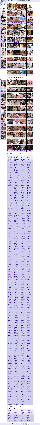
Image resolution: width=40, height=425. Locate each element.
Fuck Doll (15, 324)
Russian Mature (28, 215)
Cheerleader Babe (15, 167)
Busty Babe (9, 398)
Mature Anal (22, 280)
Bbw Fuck (9, 268)
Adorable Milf (9, 159)
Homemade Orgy (15, 380)
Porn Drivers (3, 59)
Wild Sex (27, 389)
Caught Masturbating (16, 159)
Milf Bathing (22, 312)
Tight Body (28, 346)
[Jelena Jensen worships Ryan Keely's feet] (16, 48)
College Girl (15, 192)
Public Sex (28, 170)
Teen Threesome (28, 338)
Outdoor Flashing (22, 373)
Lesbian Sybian (22, 262)
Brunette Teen (9, 392)
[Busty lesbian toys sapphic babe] (30, 104)
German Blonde (15, 328)
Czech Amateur (15, 223)
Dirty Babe (15, 236)
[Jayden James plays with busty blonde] (10, 15)
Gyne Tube (3, 122)
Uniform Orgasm (28, 358)
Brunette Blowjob (9, 378)
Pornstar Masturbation (22, 401)
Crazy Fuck (15, 205)
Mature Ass (22, 281)
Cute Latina (15, 220)
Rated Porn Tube (3, 139)
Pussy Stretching (28, 177)
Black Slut (9, 333)
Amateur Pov (9, 188)
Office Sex (21, 363)
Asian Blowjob (9, 234)
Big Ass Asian (9, 289)
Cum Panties (15, 213)
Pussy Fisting (28, 172)
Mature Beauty (22, 282)
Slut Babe (28, 259)
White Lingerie (28, 376)
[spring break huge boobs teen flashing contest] (16, 91)
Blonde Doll (9, 347)
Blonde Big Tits (9, 342)
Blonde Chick (9, 345)
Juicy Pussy (22, 184)
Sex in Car (28, 226)
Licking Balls (22, 272)
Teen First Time (28, 319)
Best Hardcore (9, 287)
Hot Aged (28, 417)
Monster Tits (22, 346)
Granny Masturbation (16, 351)
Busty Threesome (15, 157)
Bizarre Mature (9, 320)
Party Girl (21, 383)
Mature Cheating (22, 286)
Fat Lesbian (15, 289)
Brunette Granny (9, 384)
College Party (15, 193)
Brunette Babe (9, 375)
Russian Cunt (28, 212)
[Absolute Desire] (10, 74)
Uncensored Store (10, 418)
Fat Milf (15, 290)
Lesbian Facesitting (22, 226)
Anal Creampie (9, 213)
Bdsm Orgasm (9, 277)
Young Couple (28, 398)
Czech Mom (15, 228)
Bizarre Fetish (9, 319)
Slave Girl (28, 256)
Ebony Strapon (15, 271)
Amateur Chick (9, 169)
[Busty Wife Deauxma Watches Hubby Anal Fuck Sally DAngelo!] (10, 48)
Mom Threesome (22, 342)
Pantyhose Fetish (22, 380)
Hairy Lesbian (15, 364)
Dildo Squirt (15, 234)
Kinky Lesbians (22, 187)
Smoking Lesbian (28, 266)
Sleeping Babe (28, 257)
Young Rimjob (28, 401)
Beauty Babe (9, 279)
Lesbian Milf (22, 239)
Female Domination (16, 295)
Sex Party (28, 225)
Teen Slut (27, 333)
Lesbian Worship (22, 269)
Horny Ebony (15, 386)
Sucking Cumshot (28, 294)
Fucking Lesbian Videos (29, 410)
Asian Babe (9, 231)
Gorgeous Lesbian (16, 346)
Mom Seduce (22, 340)
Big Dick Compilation (10, 305)
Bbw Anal (9, 266)
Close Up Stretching (16, 185)
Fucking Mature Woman (29, 412)
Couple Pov (15, 202)
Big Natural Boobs (9, 309)
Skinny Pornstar (28, 252)
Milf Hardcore (22, 320)
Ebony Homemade (16, 264)
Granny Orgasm (15, 352)
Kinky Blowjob (22, 185)
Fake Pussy (15, 282)
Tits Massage (28, 350)
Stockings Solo (28, 282)
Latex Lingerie (22, 195)
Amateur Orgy (9, 187)
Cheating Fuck (15, 164)
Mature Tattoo (22, 308)
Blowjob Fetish (9, 361)
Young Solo (28, 403)
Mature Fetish (22, 291)
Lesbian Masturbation (22, 238)
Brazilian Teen (9, 368)
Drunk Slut (15, 256)
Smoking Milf (28, 267)
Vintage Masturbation (29, 365)
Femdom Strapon (15, 299)
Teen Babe (28, 304)
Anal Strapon (9, 225)
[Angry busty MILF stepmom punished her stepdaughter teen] (23, 15)
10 (22, 77)
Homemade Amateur (16, 376)
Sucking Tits (28, 296)
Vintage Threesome (28, 370)
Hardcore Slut (15, 375)
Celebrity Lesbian (15, 160)
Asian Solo (9, 249)
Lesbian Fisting (22, 229)
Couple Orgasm (15, 201)
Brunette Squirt (9, 391)
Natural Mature (22, 353)
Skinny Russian (28, 253)
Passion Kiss (22, 384)
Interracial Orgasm (22, 164)
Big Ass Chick (9, 292)
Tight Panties (28, 347)
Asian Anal (9, 230)
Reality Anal (28, 183)
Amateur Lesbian (9, 183)
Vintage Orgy (28, 368)
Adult (3, 105)
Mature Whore (22, 310)
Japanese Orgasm (22, 179)
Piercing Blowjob (22, 393)
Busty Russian (15, 156)
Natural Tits (22, 355)
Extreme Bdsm (15, 279)
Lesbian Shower (22, 254)
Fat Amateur (15, 284)
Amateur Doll (9, 175)
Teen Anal (28, 302)
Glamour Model (15, 341)
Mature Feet (22, 290)
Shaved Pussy (28, 236)
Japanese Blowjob (22, 172)
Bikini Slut (9, 318)
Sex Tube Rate (9, 410)
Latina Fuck (22, 202)
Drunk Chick (15, 253)
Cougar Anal (15, 196)
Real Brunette (28, 180)
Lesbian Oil (22, 243)
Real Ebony (28, 182)
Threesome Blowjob (28, 341)
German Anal (15, 327)
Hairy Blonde (15, 360)
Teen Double (28, 315)
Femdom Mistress (16, 297)
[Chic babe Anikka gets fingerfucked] (30, 74)
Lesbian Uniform (22, 267)
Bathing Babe (9, 262)
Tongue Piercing (28, 351)
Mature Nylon (22, 300)
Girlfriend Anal (15, 335)
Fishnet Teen (15, 313)
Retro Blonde (28, 196)
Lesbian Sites (28, 420)
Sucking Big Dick (28, 292)
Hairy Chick (15, 361)
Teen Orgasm (28, 327)
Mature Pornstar (22, 302)
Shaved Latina (28, 233)
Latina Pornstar (22, 208)
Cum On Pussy (15, 212)
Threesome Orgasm (28, 343)
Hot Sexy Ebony (22, 412)
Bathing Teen (9, 263)
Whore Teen (28, 380)
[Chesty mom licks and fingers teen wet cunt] (10, 61)
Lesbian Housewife (22, 233)
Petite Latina (22, 391)
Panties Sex (22, 379)
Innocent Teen (15, 404)
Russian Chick (28, 211)
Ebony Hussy (22, 410)
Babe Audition (9, 256)
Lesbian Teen (22, 264)
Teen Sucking (28, 337)
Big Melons (9, 308)
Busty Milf (9, 403)
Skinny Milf (28, 251)
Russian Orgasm (28, 216)
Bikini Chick (9, 317)
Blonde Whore (9, 360)
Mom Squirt (22, 341)
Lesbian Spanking (22, 258)
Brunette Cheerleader (10, 379)
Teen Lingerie (28, 325)
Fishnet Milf (15, 312)
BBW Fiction (22, 415)
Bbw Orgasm (9, 272)
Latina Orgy (22, 207)
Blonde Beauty (9, 341)
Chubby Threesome (16, 175)
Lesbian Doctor (22, 225)
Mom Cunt (21, 337)
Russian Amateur (28, 207)
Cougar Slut (15, 198)
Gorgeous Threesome (16, 348)
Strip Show (28, 286)
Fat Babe (15, 285)
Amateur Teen (9, 196)
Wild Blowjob (28, 384)
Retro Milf (28, 200)
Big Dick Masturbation (10, 307)
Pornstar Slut (28, 156)
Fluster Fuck (3, 42)
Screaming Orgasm (28, 221)
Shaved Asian (28, 228)
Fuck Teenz (28, 413)
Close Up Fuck (15, 182)
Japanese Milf (22, 178)
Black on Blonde (9, 338)
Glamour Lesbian (15, 340)
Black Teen (9, 335)
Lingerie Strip (22, 274)
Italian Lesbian (22, 167)
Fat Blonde (15, 286)
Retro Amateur (28, 195)
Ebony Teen (15, 272)
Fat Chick (15, 287)
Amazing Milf (9, 205)
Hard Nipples (15, 370)
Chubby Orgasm (15, 173)
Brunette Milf (9, 386)
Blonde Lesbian (9, 351)
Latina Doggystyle (22, 201)
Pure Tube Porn (16, 413)
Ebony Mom (15, 268)
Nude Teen (21, 356)
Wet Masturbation (28, 373)
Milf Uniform (22, 332)
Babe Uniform (9, 261)
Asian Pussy (9, 248)
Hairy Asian (15, 358)
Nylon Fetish (22, 360)
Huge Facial (15, 397)
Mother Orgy (22, 350)
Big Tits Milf (9, 314)
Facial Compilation (16, 281)
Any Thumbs (3, 109)
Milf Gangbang (22, 319)
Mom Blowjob (22, 336)
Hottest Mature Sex (29, 418)
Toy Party (27, 353)
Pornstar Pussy (22, 404)
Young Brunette (28, 396)
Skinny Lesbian (28, 249)
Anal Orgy (9, 221)
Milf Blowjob (22, 314)
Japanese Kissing (22, 175)
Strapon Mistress (28, 285)
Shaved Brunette (28, 231)
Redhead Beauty (28, 187)
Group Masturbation (16, 355)
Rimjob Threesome (28, 206)
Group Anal (15, 353)
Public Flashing (28, 169)
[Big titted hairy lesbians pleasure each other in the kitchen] (30, 48)
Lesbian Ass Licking (22, 216)
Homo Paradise (28, 415)
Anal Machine (9, 220)
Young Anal (28, 392)
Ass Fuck (9, 253)
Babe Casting (9, 258)
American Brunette (9, 208)
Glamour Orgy (15, 342)
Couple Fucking (15, 200)
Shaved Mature (28, 234)
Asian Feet (9, 238)
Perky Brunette (22, 386)
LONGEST (14, 77)
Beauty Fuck (9, 281)
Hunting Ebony (22, 413)
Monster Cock (22, 343)
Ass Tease (9, 254)
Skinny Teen (28, 254)
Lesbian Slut (22, 256)
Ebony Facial (15, 263)
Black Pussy (9, 332)
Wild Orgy (28, 388)
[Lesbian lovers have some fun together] (30, 15)
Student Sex (28, 289)
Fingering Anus (15, 302)
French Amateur (15, 320)
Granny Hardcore (15, 350)
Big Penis (9, 310)
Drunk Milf (15, 254)
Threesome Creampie (29, 342)
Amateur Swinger (9, 195)
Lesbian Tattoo (22, 263)
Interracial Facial (22, 160)
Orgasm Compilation (22, 368)
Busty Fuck (9, 401)
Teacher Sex (28, 300)
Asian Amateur (9, 229)
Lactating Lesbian (22, 192)
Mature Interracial (22, 295)
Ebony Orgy (15, 269)
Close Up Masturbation (16, 183)
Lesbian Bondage (22, 220)
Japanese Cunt (22, 173)
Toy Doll (27, 352)
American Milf (9, 210)
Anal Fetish (9, 216)
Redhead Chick (28, 188)
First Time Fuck (15, 308)
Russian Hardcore (28, 213)
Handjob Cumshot (15, 368)
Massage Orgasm (22, 277)
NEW (12, 77)
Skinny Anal (28, 243)
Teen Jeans (28, 324)
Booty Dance (9, 365)
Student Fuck (28, 287)
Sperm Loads (28, 277)
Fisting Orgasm (15, 314)
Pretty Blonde (28, 164)
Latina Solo (22, 210)
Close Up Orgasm (16, 184)
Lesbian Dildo (22, 224)
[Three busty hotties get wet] (30, 143)
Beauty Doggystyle (9, 280)
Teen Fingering (28, 318)
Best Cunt (9, 286)
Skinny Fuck (28, 248)
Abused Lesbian (9, 156)
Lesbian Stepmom (22, 259)
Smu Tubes (16, 415)
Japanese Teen (22, 180)
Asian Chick (9, 235)
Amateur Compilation (10, 170)
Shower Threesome (28, 241)
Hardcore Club (15, 371)
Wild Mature (28, 386)
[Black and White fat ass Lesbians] (30, 117)
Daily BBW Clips (22, 418)
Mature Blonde (22, 284)
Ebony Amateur (15, 258)
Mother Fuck (22, 348)
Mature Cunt (22, 287)
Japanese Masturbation (23, 177)
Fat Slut (15, 292)
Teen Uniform (28, 340)
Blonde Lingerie (9, 352)
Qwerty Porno (9, 417)
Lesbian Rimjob (22, 251)
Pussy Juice (28, 174)
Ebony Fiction (16, 421)
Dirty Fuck (15, 239)
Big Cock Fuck (9, 302)
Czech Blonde (15, 224)
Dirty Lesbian (15, 240)
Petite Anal (21, 388)
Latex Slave (22, 196)
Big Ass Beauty (9, 290)
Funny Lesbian (15, 325)
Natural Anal (22, 351)
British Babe (9, 370)
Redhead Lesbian (28, 190)
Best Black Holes (16, 417)
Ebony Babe (15, 259)
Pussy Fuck (28, 173)
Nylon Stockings (22, 361)
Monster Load (22, 345)
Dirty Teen (15, 243)
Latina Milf (21, 205)
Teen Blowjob (28, 307)
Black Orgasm (9, 330)
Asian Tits (9, 251)
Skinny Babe (28, 244)
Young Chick (28, 397)
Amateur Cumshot (9, 172)
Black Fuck (9, 327)
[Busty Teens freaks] (23, 48)
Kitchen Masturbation (22, 190)
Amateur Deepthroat (10, 173)
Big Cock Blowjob (9, 300)
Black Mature (9, 328)
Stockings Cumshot (28, 280)
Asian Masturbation (9, 243)
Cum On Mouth (15, 211)
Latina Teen (22, 211)
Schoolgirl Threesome (29, 220)
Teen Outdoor (28, 328)
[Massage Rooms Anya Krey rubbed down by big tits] (23, 117)
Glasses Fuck (15, 343)
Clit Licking (15, 179)
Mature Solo (22, 305)
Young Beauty (28, 394)
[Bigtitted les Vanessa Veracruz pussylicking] (23, 91)
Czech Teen (15, 229)
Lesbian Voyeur (22, 268)
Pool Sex (21, 396)
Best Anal (9, 284)
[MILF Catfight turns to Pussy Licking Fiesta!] (23, 143)
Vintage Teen (28, 369)
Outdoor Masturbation (22, 374)
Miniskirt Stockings (22, 335)
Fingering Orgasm (15, 304)
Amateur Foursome (9, 178)
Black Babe (9, 322)
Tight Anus (28, 345)
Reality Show (28, 184)
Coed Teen (15, 190)
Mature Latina (22, 297)
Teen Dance (28, 312)
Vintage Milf (28, 366)
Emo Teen (15, 274)
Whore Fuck (28, 378)
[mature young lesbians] (30, 28)
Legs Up (21, 215)
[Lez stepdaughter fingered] (10, 28)
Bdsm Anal (9, 276)
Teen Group (28, 322)
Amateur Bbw (9, 165)
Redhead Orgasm (28, 192)
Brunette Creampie (9, 381)
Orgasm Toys (22, 369)
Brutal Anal (9, 394)
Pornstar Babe (22, 398)
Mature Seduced (22, 304)
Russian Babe (28, 208)
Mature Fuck (22, 292)
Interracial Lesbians (22, 162)
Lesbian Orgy (22, 244)
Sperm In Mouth (28, 276)
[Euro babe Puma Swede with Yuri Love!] (23, 28)
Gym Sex (15, 356)
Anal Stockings (9, 224)
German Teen (15, 332)
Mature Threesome (22, 309)
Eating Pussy (15, 257)
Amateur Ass (9, 164)
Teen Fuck (28, 320)
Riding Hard (28, 205)
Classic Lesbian (15, 177)
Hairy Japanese (15, 363)
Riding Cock (28, 203)
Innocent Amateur (15, 401)
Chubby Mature (15, 172)
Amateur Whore (9, 198)
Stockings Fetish (28, 281)
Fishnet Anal (15, 310)
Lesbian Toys (22, 266)
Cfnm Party (15, 162)
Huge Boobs (15, 394)
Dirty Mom (15, 241)
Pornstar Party (22, 403)
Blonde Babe (9, 340)
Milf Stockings (22, 328)
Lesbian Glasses (22, 231)
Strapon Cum (28, 284)
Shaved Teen (28, 238)
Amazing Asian (9, 200)
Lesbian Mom (22, 240)
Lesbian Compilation (22, 223)
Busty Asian (9, 397)
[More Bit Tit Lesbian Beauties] (16, 117)
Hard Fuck (15, 369)
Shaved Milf (28, 235)
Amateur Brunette (9, 167)
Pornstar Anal (22, 397)
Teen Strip (28, 336)
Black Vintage (9, 337)
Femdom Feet (15, 296)
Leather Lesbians (22, 213)
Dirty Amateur (15, 235)
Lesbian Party (22, 246)
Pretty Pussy (28, 167)
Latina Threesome (22, 212)
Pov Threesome (28, 162)
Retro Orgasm (28, 201)
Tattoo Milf (28, 299)
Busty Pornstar (9, 404)
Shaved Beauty (28, 229)
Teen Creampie (28, 310)
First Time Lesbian (16, 309)
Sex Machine (28, 224)
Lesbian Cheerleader (22, 221)
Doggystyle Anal (15, 244)
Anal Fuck (9, 218)
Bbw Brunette (9, 267)
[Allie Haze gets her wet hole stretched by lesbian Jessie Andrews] (23, 104)
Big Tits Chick (9, 312)
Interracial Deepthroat (22, 159)
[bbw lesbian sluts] (16, 61)
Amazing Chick (9, 203)
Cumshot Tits (15, 216)
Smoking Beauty (28, 262)
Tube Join (9, 412)
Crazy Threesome (16, 208)
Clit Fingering (15, 178)
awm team (8, 423)
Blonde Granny (9, 350)
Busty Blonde (9, 399)
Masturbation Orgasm (22, 279)
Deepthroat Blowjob (16, 231)
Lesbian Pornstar (22, 248)
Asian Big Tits (9, 233)
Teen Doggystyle (28, 314)
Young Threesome (28, 404)
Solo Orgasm (28, 272)
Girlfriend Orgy (15, 336)
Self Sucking (28, 223)
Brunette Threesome (10, 393)
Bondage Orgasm (9, 363)
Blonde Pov (9, 355)
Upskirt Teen (28, 360)
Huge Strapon (15, 399)
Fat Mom (15, 291)
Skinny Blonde (28, 246)
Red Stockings (28, 185)
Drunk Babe (15, 251)
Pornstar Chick (22, 399)
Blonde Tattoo (9, 358)
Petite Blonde (22, 389)
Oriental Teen (22, 371)
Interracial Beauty (22, 157)
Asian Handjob (9, 240)
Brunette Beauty (9, 376)
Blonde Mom (9, 353)
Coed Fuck (15, 188)
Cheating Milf (15, 165)
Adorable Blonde (9, 157)
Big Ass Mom (9, 295)
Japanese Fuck (22, 174)
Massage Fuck (22, 276)
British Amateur (9, 369)
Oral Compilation (22, 365)
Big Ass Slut (9, 296)
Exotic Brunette (15, 277)
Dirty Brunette (15, 238)
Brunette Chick (9, 380)
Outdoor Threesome (22, 376)
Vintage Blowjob (28, 363)
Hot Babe (15, 393)
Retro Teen (28, 202)
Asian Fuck (9, 239)
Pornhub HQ (9, 415)
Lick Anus (21, 271)
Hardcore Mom (15, 373)
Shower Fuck (28, 239)
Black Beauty (9, 323)
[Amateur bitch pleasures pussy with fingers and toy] (23, 74)
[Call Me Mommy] (10, 104)
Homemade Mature (16, 379)
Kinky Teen (22, 188)
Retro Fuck (28, 198)
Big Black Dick (9, 297)
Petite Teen (22, 392)
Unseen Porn (3, 88)
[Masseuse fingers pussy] (10, 117)
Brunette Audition (9, 374)
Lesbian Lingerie (22, 236)
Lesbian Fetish (22, 228)
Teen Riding (28, 332)
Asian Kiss (9, 241)
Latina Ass (21, 198)
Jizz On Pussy (22, 183)
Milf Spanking (22, 327)
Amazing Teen (9, 206)
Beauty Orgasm (9, 282)
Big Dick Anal (9, 304)
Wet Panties (28, 374)
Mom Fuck (21, 338)
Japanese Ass (22, 169)
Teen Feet (28, 317)
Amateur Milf (9, 184)
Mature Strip (22, 307)
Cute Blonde (15, 218)
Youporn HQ (9, 420)
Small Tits (28, 261)
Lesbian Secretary (22, 252)
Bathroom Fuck (9, 264)
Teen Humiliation (28, 323)
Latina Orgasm (22, 206)
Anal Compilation (9, 212)
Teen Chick (28, 309)
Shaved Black (28, 230)
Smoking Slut (28, 268)
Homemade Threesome (16, 381)
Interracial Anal (22, 156)
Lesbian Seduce (22, 253)
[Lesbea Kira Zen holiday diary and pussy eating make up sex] (30, 91)
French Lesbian (15, 322)
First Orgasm (15, 307)
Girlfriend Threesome (16, 338)
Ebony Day (16, 420)
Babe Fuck (9, 259)
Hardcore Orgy (15, 374)
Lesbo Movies (28, 421)
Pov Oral (27, 160)
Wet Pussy (28, 375)
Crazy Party (15, 207)
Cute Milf (15, 221)
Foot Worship (15, 317)
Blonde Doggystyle (9, 346)
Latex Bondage (22, 193)
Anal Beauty (9, 211)
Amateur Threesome (10, 197)
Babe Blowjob (9, 257)
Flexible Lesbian (15, 315)
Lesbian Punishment (22, 249)
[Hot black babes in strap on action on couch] (16, 74)
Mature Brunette (22, 285)
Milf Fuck (21, 318)
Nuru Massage (22, 358)
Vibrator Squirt (28, 361)
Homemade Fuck (15, 378)
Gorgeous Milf (15, 347)
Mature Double (22, 289)
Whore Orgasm (28, 379)
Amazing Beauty (9, 201)
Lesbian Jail (22, 234)
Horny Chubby (15, 384)
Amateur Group (9, 180)
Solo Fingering (28, 271)
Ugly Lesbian (28, 355)
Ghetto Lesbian (15, 333)
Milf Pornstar (22, 324)
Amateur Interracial (9, 182)
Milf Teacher (22, 330)
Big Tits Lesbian (9, 313)
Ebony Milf (15, 267)
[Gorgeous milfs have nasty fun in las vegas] (16, 130)
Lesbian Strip (22, 261)
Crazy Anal (15, 203)
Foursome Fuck (15, 319)
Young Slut (28, 402)
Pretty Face (28, 165)
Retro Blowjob (28, 197)
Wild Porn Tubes (3, 21)
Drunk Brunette (15, 252)
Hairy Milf (15, 366)
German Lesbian (15, 330)
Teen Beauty (28, 305)
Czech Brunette (15, 225)
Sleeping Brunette (28, 258)
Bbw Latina (9, 269)
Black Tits (9, 336)
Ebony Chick (15, 262)
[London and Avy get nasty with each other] (16, 15)
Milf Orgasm (22, 322)
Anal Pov (9, 223)
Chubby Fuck (15, 170)
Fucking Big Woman (23, 421)
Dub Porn (3, 38)
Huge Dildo (15, 396)
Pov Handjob (28, 159)
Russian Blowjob (28, 210)
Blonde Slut (9, 356)
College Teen (15, 195)
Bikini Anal (9, 315)
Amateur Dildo (9, 174)
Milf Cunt (21, 315)
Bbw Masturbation (9, 271)
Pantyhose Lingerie (22, 381)
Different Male (22, 420)
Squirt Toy (28, 279)
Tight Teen (28, 348)
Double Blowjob (15, 246)
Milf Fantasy (22, 317)
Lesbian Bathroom (22, 218)
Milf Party (21, 323)
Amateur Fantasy (9, 177)
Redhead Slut (28, 193)
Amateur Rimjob (9, 190)
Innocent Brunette (15, 402)
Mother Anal (22, 347)
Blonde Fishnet (9, 348)
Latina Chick (22, 200)
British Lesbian (9, 371)
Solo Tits (27, 274)
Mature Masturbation (22, 299)
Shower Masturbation (29, 240)
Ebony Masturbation (16, 266)
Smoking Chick (28, 264)
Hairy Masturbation (16, 365)
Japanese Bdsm (22, 170)
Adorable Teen (9, 160)
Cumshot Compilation (16, 215)
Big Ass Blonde (9, 291)
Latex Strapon (22, 197)
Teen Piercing (28, 330)
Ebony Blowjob (15, 261)
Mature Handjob (22, 294)
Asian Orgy (9, 246)
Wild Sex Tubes (3, 92)
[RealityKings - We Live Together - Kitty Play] (16, 143)
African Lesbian (9, 162)
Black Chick (9, 325)
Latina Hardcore (22, 203)
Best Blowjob (9, 285)
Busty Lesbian (9, 402)
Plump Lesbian (22, 394)
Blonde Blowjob (9, 343)
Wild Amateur (28, 381)
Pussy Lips (28, 175)
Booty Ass (9, 364)
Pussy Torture (28, 179)
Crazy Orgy (15, 206)
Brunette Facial (9, 383)
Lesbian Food (22, 230)
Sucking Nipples (28, 295)
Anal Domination (9, 215)
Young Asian (28, 393)
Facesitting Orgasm (16, 280)
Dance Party (15, 230)
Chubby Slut (15, 174)
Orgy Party (22, 370)
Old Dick (21, 364)
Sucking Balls (28, 291)
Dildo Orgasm (15, 233)
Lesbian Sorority (22, 257)
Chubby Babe (15, 169)
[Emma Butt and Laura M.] (30, 61)
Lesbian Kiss (22, 235)
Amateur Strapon (9, 193)
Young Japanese (28, 399)
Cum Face (15, 210)
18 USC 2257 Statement (13, 423)
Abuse (16, 423)
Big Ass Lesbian (9, 294)
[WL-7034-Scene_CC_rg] (16, 104)
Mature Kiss (22, 296)
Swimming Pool (28, 297)
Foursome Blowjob (16, 318)
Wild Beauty (28, 383)
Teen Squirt (28, 335)
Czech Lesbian (15, 226)
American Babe (9, 207)
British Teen (9, 373)
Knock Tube (3, 126)
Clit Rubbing (15, 180)
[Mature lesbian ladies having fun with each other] (30, 130)
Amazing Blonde (9, 202)
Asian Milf (9, 244)
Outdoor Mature (22, 375)
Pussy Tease (28, 178)
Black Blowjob (9, 324)
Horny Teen (15, 392)
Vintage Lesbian (28, 364)
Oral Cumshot (22, 366)
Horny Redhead (15, 391)
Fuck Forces (3, 55)
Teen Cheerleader (28, 308)
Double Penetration (16, 249)
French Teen (15, 323)
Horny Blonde (15, 383)
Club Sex (15, 187)
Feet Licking (15, 294)
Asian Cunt (9, 236)
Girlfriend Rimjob (15, 337)
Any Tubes (16, 410)
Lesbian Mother (22, 241)
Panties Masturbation (22, 378)
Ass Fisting (9, 252)
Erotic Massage (15, 276)
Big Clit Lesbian (9, 299)
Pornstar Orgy (22, 402)
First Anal (15, 305)
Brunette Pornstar (9, 388)
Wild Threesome (28, 391)
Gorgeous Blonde (15, 345)
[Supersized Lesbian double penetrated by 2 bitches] (10, 91)
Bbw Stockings (9, 274)
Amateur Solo (9, 192)
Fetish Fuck (15, 300)
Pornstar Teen (28, 157)
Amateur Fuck (9, 179)
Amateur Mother (9, 185)
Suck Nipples (28, 290)
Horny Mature (15, 388)
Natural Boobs (22, 352)
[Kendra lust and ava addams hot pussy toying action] (23, 61)
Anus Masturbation (9, 228)
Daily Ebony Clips (16, 418)
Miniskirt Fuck (22, 333)
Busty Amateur (9, 396)
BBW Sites (22, 417)
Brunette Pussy (9, 389)
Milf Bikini (21, 313)
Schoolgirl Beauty (28, 218)
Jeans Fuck (22, 182)
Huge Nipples (15, 398)
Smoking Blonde (28, 263)
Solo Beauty (28, 269)
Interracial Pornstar (22, 165)
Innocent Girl (15, 403)
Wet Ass (27, 371)
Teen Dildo (28, 313)
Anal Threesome (9, 226)
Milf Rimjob (22, 325)
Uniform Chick (28, 356)
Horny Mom (15, 389)
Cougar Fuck (15, 197)
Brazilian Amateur (9, 366)
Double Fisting (15, 248)
